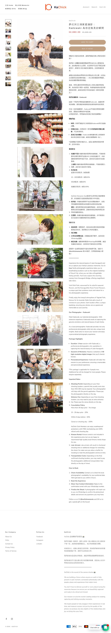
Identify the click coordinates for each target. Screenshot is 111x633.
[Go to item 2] (8, 31)
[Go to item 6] (8, 54)
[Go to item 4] (8, 42)
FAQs (7, 540)
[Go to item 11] (8, 84)
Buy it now (87, 49)
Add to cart (87, 42)
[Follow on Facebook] (6, 619)
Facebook (39, 537)
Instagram (39, 540)
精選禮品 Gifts (10, 8)
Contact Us (9, 544)
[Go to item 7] (8, 60)
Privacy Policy (9, 547)
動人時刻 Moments (22, 5)
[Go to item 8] (8, 66)
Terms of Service (10, 551)
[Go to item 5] (8, 48)
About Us (8, 537)
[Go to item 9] (8, 72)
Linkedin (39, 544)
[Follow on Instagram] (12, 619)
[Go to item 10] (8, 78)
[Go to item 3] (8, 37)
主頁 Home (9, 5)
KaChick (72, 20)
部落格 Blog (22, 8)
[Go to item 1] (8, 23)
